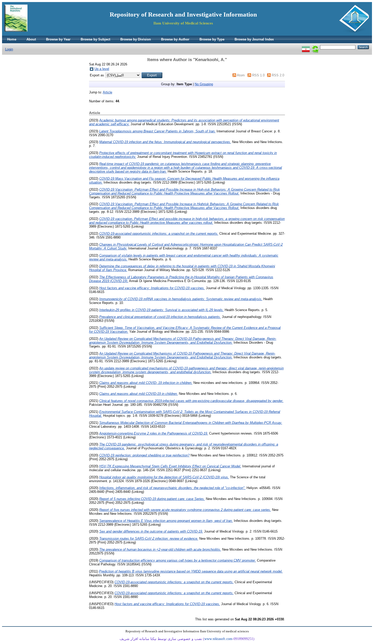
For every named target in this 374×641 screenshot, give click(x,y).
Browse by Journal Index (254, 39)
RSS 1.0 (258, 75)
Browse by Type (211, 39)
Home (11, 39)
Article (107, 92)
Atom (241, 75)
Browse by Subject (95, 39)
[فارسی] (306, 47)
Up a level (101, 69)
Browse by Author (175, 39)
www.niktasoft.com (218, 639)
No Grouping (204, 84)
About (31, 39)
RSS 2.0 (278, 75)
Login (9, 49)
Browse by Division (135, 39)
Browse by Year (58, 39)
